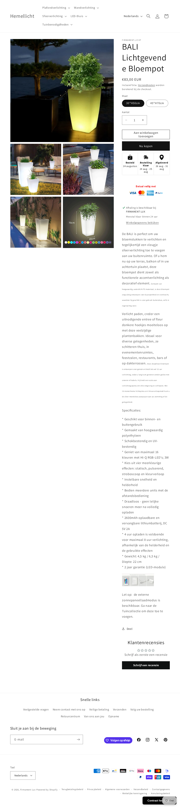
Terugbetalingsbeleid (72, 789)
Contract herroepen (159, 800)
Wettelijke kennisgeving (134, 793)
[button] (56, 8)
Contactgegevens (161, 789)
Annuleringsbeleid (160, 793)
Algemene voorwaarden (117, 789)
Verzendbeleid (141, 789)
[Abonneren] (78, 739)
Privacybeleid (94, 789)
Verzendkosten (146, 85)
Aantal (125, 112)
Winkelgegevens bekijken (142, 222)
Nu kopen (146, 146)
